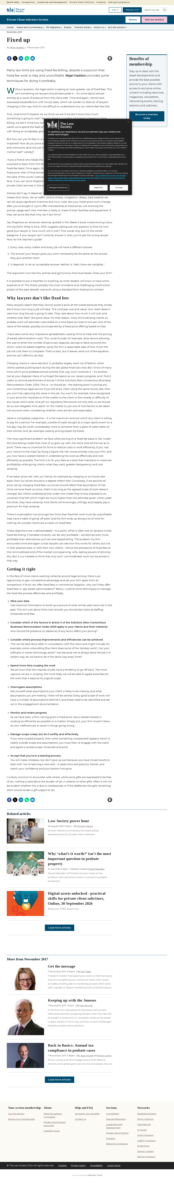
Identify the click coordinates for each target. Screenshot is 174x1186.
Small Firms (143, 1146)
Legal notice (113, 1165)
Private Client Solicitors (82, 2)
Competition (28, 2)
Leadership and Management (52, 2)
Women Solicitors (146, 1156)
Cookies (62, 1165)
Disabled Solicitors (146, 1113)
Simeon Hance (85, 826)
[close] (88, 57)
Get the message (61, 966)
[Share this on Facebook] (9, 58)
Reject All (98, 188)
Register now (132, 10)
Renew (133, 19)
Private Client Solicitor (117, 1133)
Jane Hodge (86, 1055)
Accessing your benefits (87, 1113)
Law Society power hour (68, 821)
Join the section (16, 1113)
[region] (88, 157)
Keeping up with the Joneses (72, 1000)
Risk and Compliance (119, 2)
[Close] (128, 122)
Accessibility (96, 1165)
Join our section (154, 19)
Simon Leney (105, 1055)
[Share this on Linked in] (20, 58)
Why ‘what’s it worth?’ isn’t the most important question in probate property (79, 859)
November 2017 (14, 32)
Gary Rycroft (86, 1005)
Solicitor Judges (145, 1151)
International (144, 1124)
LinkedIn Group (52, 1131)
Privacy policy (78, 1165)
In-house (142, 1130)
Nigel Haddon (17, 47)
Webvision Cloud (94, 1175)
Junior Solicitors (145, 1135)
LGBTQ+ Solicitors (146, 1140)
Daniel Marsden (96, 869)
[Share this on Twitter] (15, 58)
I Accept (118, 188)
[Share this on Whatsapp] (26, 58)
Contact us (80, 1119)
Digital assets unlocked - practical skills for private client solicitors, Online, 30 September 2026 (77, 898)
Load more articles (59, 927)
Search (165, 9)
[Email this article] (32, 58)
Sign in (115, 10)
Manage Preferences (58, 188)
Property (101, 2)
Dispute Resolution (116, 1119)
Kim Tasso (86, 971)
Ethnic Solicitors (145, 1119)
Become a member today (146, 116)
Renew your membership (21, 1119)
